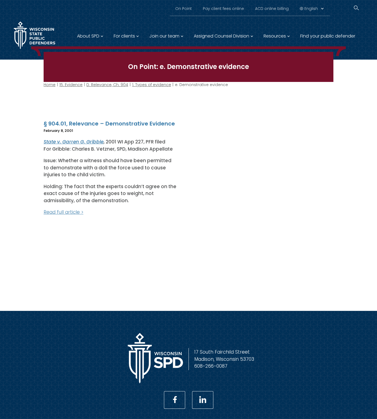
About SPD (88, 36)
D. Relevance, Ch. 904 (107, 84)
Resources (275, 36)
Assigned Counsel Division (221, 36)
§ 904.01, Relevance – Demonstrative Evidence (109, 123)
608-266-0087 (210, 366)
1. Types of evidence (151, 84)
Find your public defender (327, 36)
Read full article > (63, 212)
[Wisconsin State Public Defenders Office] (155, 381)
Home (49, 84)
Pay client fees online (223, 8)
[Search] (356, 8)
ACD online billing (272, 8)
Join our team (164, 36)
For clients (124, 36)
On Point (183, 8)
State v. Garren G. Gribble (73, 141)
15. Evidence (71, 84)
